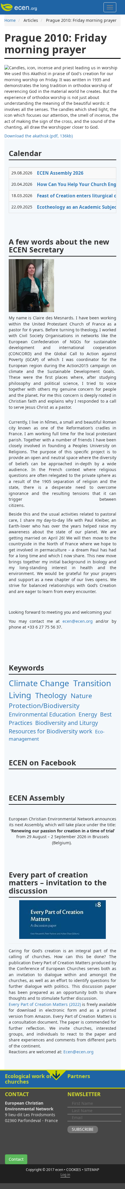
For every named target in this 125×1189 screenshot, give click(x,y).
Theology (51, 695)
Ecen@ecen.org (78, 1051)
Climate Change (39, 683)
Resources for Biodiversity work (50, 731)
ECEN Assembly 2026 (60, 173)
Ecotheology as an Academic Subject (78, 207)
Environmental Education (42, 714)
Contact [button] (16, 1159)
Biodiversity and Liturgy (66, 723)
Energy (87, 714)
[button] (62, 1079)
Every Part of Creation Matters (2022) (45, 1004)
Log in (65, 1174)
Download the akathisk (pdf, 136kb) (38, 136)
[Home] (20, 7)
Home (10, 20)
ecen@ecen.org (78, 621)
